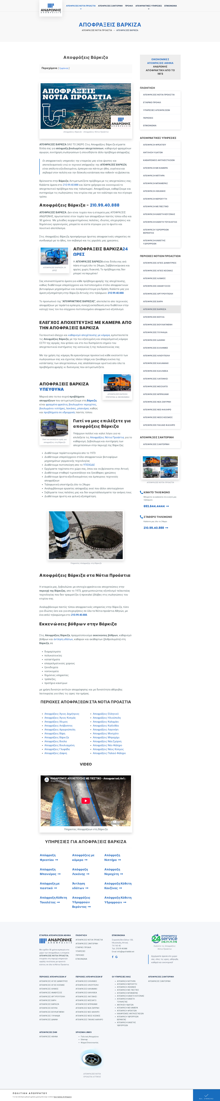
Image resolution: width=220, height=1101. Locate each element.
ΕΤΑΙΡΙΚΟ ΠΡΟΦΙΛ (152, 102)
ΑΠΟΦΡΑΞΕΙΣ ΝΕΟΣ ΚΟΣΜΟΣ (158, 417)
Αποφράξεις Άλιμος (56, 721)
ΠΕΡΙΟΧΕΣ (148, 117)
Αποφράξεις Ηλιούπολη (107, 717)
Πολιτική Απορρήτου (90, 1036)
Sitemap (84, 1039)
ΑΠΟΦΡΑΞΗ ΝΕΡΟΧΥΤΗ (155, 198)
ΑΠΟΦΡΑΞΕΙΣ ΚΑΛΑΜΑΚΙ (155, 363)
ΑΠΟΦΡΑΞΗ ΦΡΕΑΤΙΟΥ (154, 144)
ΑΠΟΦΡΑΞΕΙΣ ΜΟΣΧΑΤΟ (155, 386)
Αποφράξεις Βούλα (55, 741)
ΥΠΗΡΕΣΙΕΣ (80, 951)
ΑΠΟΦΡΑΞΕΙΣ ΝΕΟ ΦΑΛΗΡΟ (157, 409)
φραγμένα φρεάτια (56, 404)
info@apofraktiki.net (125, 951)
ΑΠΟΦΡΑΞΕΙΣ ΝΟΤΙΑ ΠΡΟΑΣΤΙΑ (81, 5)
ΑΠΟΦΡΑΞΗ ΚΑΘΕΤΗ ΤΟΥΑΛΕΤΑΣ (160, 222)
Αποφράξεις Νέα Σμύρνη (107, 741)
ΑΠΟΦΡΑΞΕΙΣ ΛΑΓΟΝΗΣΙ (155, 378)
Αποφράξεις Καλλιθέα (106, 725)
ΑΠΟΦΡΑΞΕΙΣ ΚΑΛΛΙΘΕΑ (155, 371)
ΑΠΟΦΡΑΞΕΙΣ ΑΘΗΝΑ (48, 1036)
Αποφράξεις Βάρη (54, 733)
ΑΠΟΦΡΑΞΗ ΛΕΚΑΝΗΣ (154, 191)
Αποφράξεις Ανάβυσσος (58, 725)
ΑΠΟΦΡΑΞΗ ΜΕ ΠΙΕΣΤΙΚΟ (156, 206)
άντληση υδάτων (63, 639)
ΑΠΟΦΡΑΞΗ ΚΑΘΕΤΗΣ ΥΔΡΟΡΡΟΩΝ (154, 242)
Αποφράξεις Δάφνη (55, 753)
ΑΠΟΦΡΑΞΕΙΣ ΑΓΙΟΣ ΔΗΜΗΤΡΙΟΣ (159, 262)
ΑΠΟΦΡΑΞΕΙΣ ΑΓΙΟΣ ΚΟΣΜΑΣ (158, 270)
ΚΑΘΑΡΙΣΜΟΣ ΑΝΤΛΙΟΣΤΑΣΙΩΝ (159, 160)
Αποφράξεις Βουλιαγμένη (59, 745)
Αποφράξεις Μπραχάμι (106, 737)
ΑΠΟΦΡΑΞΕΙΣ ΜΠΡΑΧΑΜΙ (156, 394)
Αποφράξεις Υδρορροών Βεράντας (81, 902)
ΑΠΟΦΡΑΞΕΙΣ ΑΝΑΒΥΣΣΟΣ (156, 286)
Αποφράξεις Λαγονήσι (106, 729)
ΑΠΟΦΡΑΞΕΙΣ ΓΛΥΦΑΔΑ (155, 332)
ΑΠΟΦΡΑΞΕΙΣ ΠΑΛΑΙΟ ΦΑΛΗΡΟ (159, 425)
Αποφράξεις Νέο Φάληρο (107, 745)
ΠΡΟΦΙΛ (129, 5)
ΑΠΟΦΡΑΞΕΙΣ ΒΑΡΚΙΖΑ (154, 309)
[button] (206, 1095)
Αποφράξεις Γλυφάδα (57, 749)
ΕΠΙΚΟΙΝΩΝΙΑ (170, 5)
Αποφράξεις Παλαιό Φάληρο (109, 753)
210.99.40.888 (70, 184)
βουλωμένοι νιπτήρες (52, 408)
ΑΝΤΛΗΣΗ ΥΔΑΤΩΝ (153, 152)
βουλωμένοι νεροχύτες (82, 404)
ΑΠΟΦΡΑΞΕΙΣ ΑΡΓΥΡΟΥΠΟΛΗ (158, 293)
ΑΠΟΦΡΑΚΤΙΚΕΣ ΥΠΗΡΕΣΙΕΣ (148, 5)
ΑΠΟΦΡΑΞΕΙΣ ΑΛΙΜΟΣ (154, 278)
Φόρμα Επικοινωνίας (89, 1042)
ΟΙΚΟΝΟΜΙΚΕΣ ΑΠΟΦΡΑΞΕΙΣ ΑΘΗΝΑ (160, 61)
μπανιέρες (83, 408)
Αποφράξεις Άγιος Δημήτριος (61, 713)
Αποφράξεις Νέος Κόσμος (108, 749)
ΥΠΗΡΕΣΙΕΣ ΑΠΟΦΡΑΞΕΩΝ (156, 110)
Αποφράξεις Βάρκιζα (56, 737)
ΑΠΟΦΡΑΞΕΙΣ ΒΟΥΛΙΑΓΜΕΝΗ (157, 324)
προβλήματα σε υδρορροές (59, 412)
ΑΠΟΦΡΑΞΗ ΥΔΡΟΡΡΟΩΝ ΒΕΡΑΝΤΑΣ (156, 231)
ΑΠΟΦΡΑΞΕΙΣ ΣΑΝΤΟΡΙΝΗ (110, 5)
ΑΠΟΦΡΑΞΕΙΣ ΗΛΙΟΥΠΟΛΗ (156, 355)
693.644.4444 (154, 506)
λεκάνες (71, 408)
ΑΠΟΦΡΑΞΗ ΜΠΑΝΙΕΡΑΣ (155, 183)
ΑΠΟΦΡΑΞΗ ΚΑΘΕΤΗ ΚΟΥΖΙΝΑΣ (159, 214)
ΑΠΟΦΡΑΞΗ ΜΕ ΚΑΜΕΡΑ (155, 168)
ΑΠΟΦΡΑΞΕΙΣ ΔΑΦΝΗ (154, 340)
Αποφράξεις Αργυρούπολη (59, 729)
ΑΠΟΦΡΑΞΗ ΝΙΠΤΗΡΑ (154, 175)
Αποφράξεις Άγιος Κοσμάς (60, 717)
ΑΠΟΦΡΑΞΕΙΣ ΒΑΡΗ (153, 301)
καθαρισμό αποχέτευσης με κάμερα (89, 335)
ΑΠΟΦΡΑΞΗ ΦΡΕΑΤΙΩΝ (127, 1011)
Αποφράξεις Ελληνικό (106, 713)
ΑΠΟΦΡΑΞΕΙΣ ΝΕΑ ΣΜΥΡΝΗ (157, 401)
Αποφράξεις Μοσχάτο (106, 733)
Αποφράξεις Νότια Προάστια (107, 437)
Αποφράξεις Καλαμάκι (106, 721)
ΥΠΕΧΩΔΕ (89, 464)
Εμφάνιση (63, 68)
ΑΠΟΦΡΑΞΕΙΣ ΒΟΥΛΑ (153, 317)
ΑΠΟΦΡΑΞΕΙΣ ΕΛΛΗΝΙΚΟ (155, 347)
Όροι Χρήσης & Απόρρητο (63, 1097)
